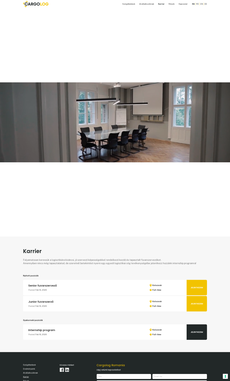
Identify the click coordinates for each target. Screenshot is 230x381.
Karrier (161, 4)
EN (201, 4)
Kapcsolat (183, 4)
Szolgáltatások (128, 4)
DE (205, 4)
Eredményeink (29, 369)
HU (193, 4)
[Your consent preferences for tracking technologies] (225, 376)
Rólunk (172, 4)
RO (197, 4)
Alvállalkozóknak (146, 4)
